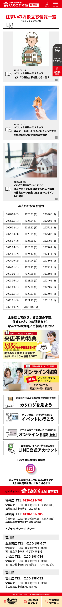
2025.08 (49, 234)
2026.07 (31, 214)
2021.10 (49, 300)
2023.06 (12, 280)
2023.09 (12, 273)
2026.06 (49, 214)
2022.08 (31, 287)
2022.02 (49, 293)
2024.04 (31, 260)
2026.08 (12, 214)
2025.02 (49, 247)
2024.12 (31, 254)
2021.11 (31, 300)
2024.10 (12, 260)
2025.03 (31, 247)
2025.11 (49, 227)
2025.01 (12, 254)
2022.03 (31, 293)
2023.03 (31, 280)
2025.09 (31, 234)
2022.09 (12, 287)
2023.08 (31, 273)
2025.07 (12, 240)
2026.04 (31, 220)
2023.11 (49, 267)
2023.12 (31, 267)
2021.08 (31, 307)
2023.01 (49, 280)
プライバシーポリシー (21, 528)
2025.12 (31, 227)
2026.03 (49, 220)
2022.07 (49, 287)
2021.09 (12, 307)
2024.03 (49, 260)
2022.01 (12, 300)
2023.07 (49, 273)
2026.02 (12, 227)
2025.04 (12, 247)
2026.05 (12, 220)
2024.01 (12, 267)
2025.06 (31, 240)
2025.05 (49, 240)
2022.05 (12, 293)
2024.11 (49, 254)
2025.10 (12, 234)
